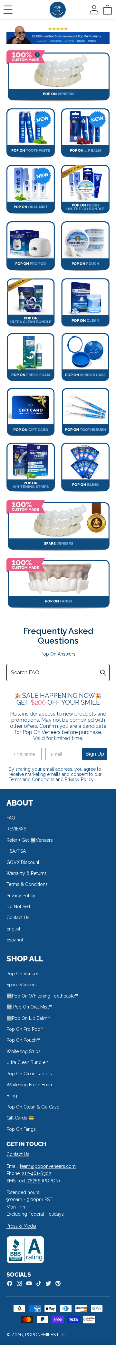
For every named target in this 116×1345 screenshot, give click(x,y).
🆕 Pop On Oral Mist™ (29, 1006)
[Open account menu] (94, 10)
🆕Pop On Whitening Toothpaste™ (42, 996)
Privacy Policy (79, 779)
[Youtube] (29, 1283)
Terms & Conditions (27, 884)
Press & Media (21, 1226)
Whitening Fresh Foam (29, 1084)
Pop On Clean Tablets (29, 1073)
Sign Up (94, 754)
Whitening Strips (23, 1051)
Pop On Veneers (23, 973)
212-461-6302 (36, 1173)
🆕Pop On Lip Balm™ (28, 1018)
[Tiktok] (38, 1283)
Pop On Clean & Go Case (32, 1106)
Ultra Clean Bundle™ (27, 1062)
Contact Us (17, 917)
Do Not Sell (18, 906)
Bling (11, 1095)
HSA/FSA (16, 851)
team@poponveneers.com (48, 1166)
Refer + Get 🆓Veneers (29, 840)
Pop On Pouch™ (23, 1040)
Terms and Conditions (32, 779)
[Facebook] (9, 1283)
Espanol (14, 939)
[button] (8, 10)
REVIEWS (16, 828)
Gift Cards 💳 (20, 1117)
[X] (48, 1283)
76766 (34, 1180)
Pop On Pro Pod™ (25, 1029)
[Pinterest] (58, 1283)
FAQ (10, 817)
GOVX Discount (22, 862)
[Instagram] (19, 1283)
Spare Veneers (21, 984)
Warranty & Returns (26, 873)
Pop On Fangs (21, 1129)
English (14, 928)
